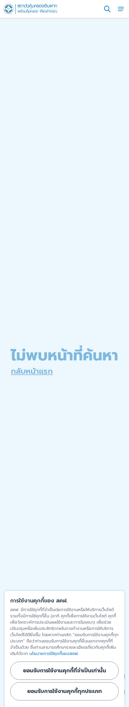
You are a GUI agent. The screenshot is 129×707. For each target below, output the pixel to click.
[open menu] (120, 8)
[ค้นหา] (107, 8)
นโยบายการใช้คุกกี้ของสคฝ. (54, 654)
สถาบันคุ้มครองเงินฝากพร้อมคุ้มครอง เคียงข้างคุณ (30, 9)
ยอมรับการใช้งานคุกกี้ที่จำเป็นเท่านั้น (64, 670)
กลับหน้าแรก (32, 371)
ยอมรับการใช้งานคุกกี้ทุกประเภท (64, 691)
